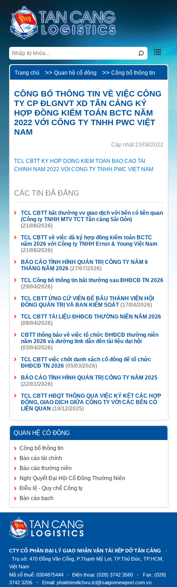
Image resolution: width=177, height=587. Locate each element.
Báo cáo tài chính (41, 458)
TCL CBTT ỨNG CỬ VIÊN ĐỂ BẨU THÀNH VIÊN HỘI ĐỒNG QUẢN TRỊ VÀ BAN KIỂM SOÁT (87, 301)
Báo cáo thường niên (46, 468)
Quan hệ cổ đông (75, 73)
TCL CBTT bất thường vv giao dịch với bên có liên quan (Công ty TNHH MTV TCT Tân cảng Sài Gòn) (92, 216)
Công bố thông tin (133, 73)
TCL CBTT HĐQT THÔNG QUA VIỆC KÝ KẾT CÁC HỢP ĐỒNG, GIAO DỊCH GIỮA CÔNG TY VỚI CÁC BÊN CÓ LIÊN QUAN (91, 402)
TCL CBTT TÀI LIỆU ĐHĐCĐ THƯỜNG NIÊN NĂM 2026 (91, 317)
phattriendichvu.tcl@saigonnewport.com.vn (104, 582)
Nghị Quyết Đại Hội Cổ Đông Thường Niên (72, 478)
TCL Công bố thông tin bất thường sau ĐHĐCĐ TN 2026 (92, 280)
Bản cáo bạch (37, 498)
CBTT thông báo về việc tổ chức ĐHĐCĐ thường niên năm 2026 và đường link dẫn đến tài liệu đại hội (89, 338)
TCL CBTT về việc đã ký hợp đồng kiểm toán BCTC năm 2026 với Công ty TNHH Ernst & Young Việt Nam (89, 240)
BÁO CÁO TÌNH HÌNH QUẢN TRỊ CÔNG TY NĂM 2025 (89, 377)
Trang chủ (27, 73)
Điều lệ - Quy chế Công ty (51, 488)
